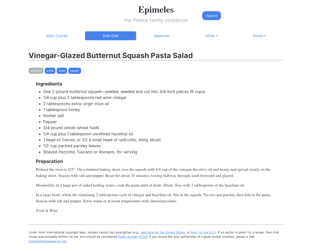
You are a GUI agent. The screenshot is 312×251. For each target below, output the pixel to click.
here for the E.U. (203, 232)
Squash (74, 70)
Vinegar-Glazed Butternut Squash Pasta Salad (111, 55)
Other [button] (210, 36)
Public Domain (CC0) (133, 236)
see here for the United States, (163, 232)
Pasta (50, 70)
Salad (62, 70)
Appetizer (162, 36)
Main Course (56, 36)
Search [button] (211, 16)
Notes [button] (258, 36)
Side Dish (111, 36)
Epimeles (156, 9)
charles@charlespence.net (47, 241)
